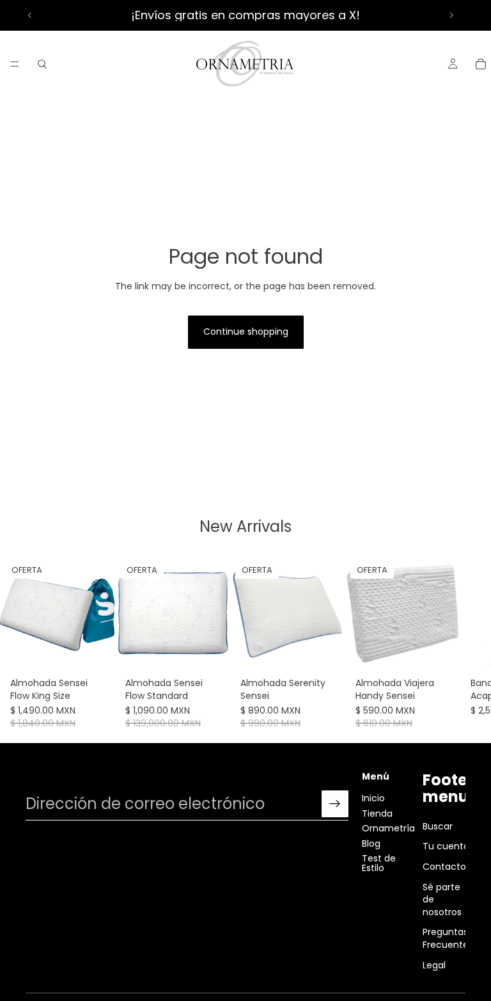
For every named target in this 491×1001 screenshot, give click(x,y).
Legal (434, 964)
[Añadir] (95, 652)
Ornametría (388, 828)
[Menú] (14, 64)
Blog (371, 843)
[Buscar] (42, 64)
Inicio (373, 798)
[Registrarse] (335, 803)
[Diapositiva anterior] (30, 15)
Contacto (444, 866)
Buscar (438, 825)
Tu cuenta (446, 846)
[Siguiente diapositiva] (451, 15)
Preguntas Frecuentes (448, 938)
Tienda (377, 812)
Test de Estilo (379, 862)
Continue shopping (245, 331)
